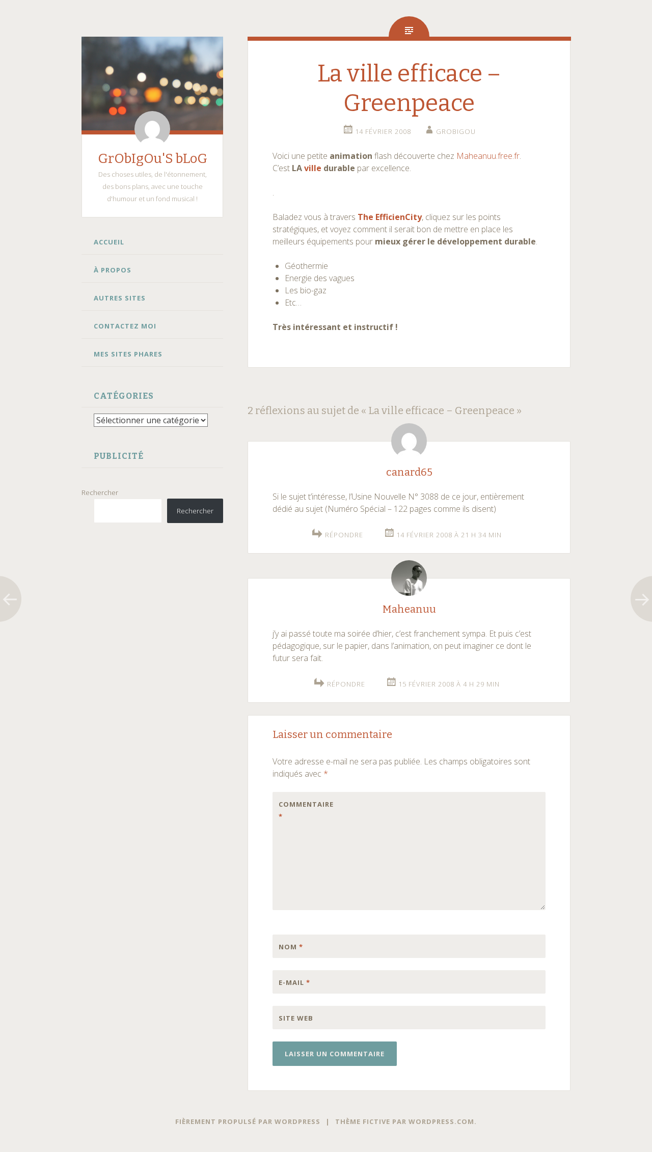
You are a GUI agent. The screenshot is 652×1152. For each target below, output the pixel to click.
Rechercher (100, 492)
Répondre (344, 534)
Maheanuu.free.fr (488, 155)
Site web (296, 1018)
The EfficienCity (390, 217)
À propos (112, 270)
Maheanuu (409, 609)
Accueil (109, 241)
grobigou (456, 131)
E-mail (294, 982)
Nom (291, 946)
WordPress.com (441, 1121)
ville (312, 168)
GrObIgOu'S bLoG (152, 159)
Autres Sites (120, 298)
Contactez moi (125, 326)
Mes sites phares (128, 354)
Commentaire (300, 810)
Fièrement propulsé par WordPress (247, 1121)
